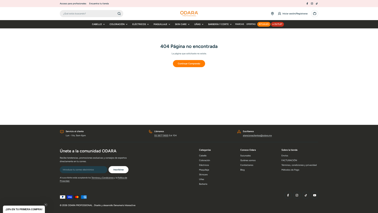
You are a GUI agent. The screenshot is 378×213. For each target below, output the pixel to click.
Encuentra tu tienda (99, 3)
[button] (24, 209)
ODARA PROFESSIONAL (80, 205)
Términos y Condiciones (102, 177)
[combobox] (91, 13)
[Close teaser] (45, 204)
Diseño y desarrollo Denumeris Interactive (114, 205)
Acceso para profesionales (73, 3)
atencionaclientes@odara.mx (257, 135)
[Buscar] (119, 13)
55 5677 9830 (161, 135)
